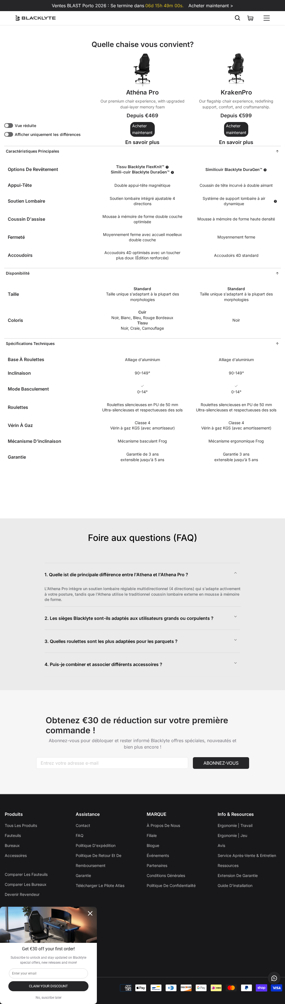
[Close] (90, 913)
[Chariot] (250, 18)
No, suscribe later (49, 998)
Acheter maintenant (142, 129)
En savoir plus (147, 142)
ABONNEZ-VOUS (221, 763)
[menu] (267, 18)
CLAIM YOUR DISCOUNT (48, 986)
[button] (142, 574)
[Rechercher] (237, 18)
